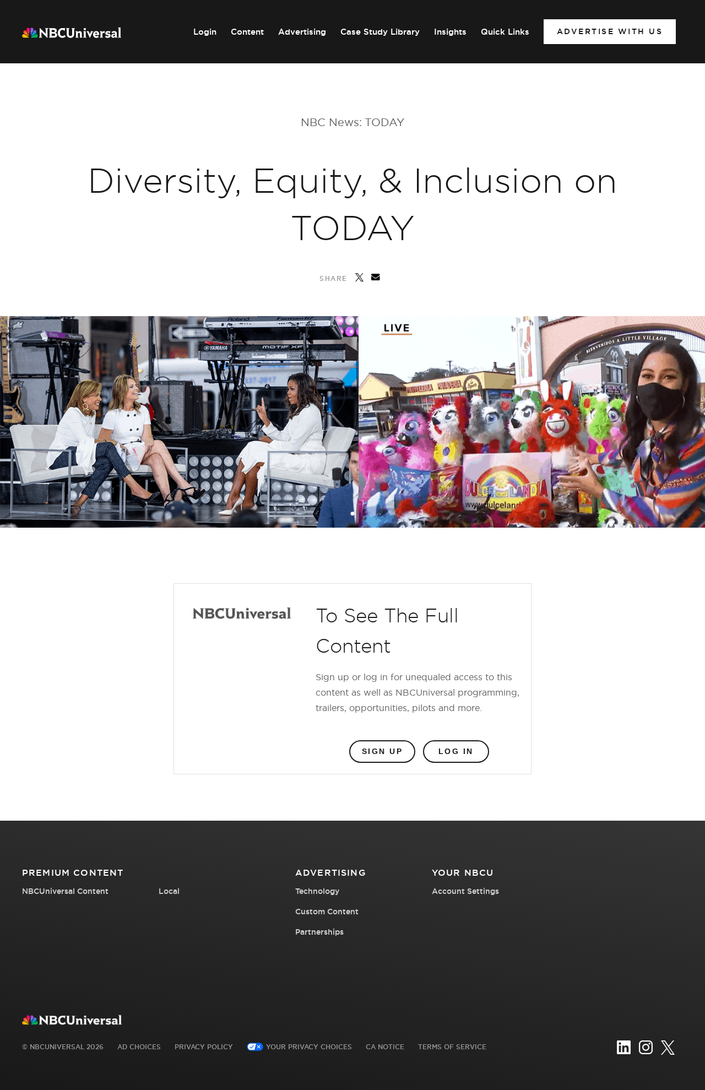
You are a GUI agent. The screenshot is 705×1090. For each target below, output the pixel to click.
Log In (456, 751)
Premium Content (72, 872)
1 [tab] (353, 514)
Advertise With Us (610, 31)
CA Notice (385, 1046)
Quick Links (505, 32)
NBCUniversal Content (65, 891)
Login (204, 32)
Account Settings (465, 891)
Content (247, 32)
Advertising (302, 32)
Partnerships (319, 932)
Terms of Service (452, 1046)
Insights (450, 32)
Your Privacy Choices (309, 1046)
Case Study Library (380, 32)
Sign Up (382, 751)
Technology (317, 891)
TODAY (384, 122)
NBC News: (331, 122)
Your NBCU (463, 872)
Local (169, 891)
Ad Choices (139, 1046)
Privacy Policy (204, 1046)
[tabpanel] (352, 422)
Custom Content (327, 911)
